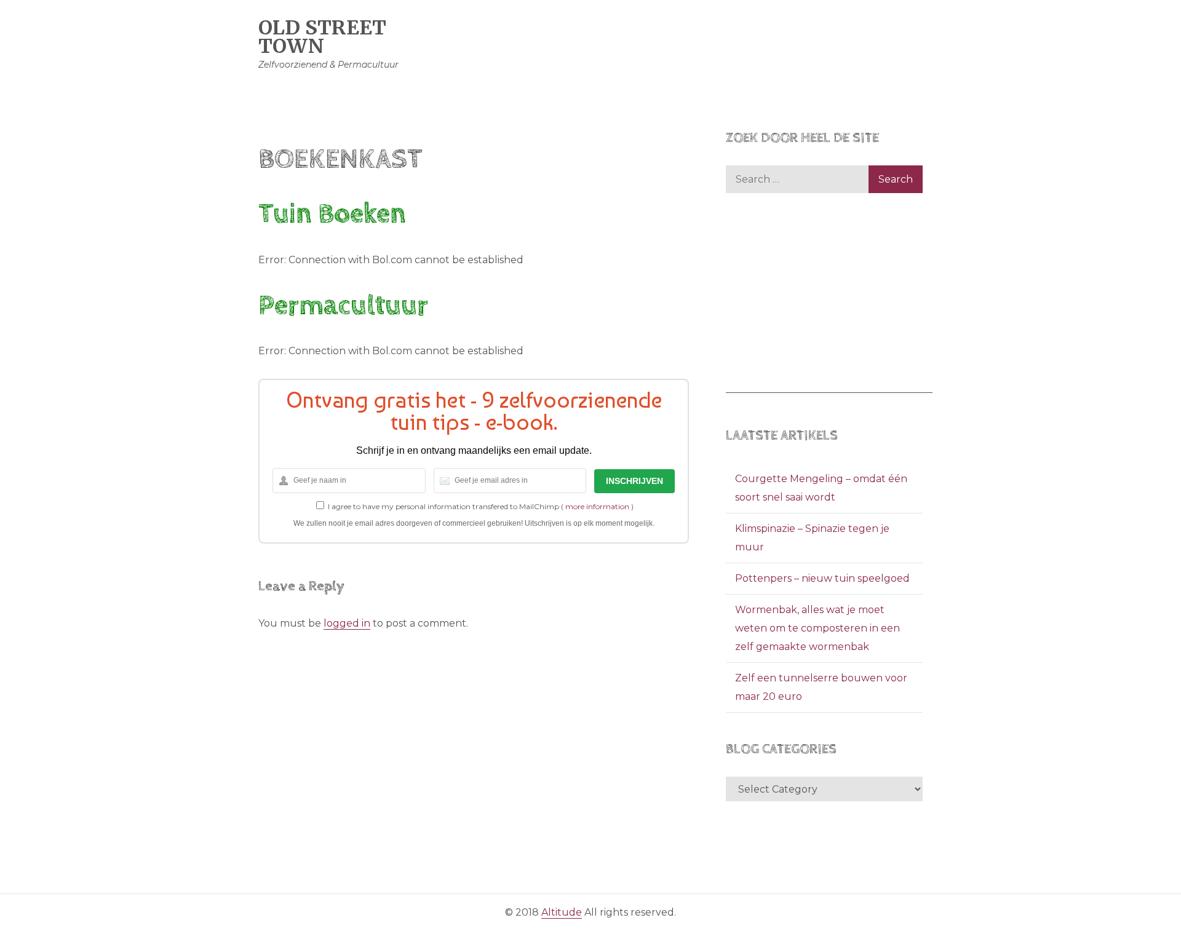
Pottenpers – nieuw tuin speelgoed (822, 578)
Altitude (561, 912)
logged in (347, 623)
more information (597, 506)
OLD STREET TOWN (322, 36)
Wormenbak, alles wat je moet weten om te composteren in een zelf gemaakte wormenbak (817, 628)
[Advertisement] (829, 307)
